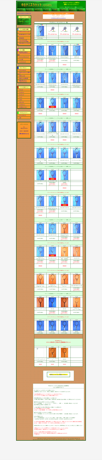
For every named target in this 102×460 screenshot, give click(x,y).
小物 (20, 117)
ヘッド (20, 97)
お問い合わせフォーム (24, 133)
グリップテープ (22, 115)
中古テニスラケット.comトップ (24, 13)
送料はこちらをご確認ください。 (59, 374)
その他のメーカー (23, 107)
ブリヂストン (22, 104)
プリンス (21, 89)
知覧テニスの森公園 (23, 78)
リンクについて (22, 61)
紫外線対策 (21, 38)
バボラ (20, 99)
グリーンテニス (22, 70)
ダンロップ (21, 94)
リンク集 (21, 59)
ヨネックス (21, 102)
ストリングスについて (24, 56)
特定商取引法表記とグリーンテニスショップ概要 (24, 53)
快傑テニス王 (22, 75)
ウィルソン (21, 92)
